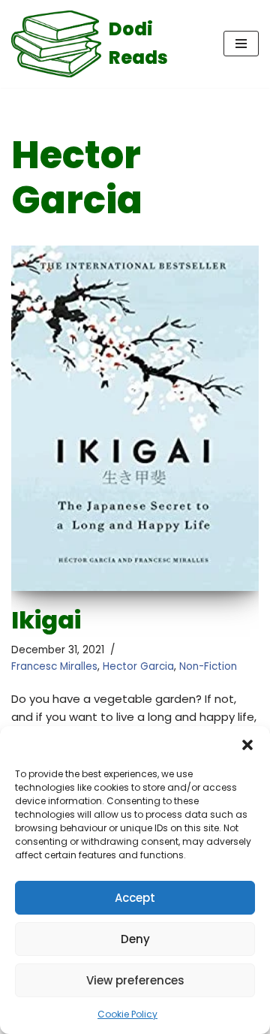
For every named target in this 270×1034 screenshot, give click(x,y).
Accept (135, 898)
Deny (135, 939)
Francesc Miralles (54, 666)
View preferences (135, 980)
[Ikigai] (135, 418)
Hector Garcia (138, 666)
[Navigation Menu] (241, 43)
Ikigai (46, 620)
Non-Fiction (208, 666)
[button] (247, 744)
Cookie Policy (128, 1014)
